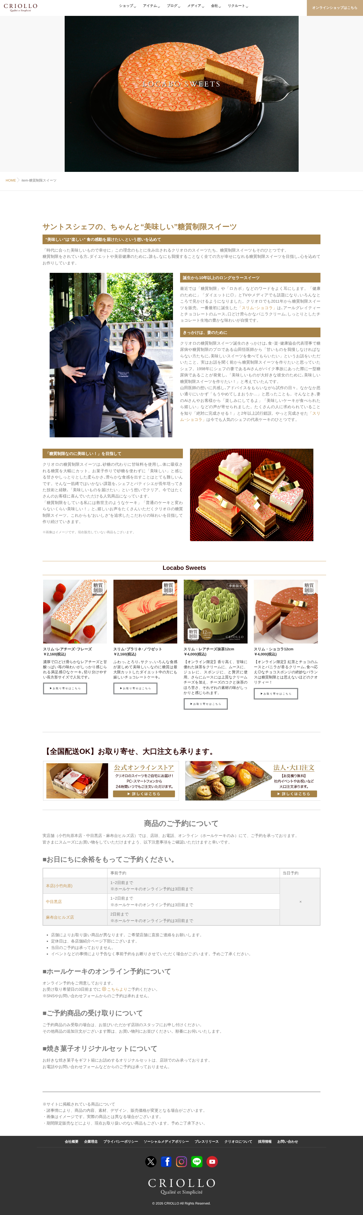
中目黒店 (54, 901)
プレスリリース (207, 1142)
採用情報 (265, 1142)
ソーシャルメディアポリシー (166, 1142)
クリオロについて (238, 1142)
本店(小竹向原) (59, 885)
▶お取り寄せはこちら (65, 688)
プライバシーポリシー (121, 1142)
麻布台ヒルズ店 (60, 917)
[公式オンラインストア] (110, 781)
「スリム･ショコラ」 (257, 307)
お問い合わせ (287, 1142)
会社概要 (72, 1142)
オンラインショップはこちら (335, 8)
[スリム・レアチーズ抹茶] (215, 611)
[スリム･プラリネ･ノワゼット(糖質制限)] (145, 611)
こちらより (117, 989)
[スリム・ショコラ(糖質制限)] (285, 611)
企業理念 (91, 1142)
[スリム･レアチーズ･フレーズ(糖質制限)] (74, 611)
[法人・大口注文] (252, 781)
